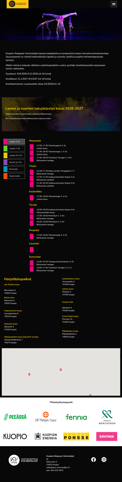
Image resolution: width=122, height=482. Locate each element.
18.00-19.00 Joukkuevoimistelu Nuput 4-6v (56, 209)
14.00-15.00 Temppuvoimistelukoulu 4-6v (55, 261)
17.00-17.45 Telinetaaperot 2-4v (51, 145)
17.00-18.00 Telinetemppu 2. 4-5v (52, 196)
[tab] (14, 142)
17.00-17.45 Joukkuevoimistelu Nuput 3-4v (56, 177)
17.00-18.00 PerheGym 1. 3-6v (50, 215)
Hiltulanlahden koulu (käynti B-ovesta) (21, 337)
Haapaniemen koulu (13, 310)
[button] (114, 4)
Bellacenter (9, 297)
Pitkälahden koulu (70, 331)
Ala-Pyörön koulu (12, 284)
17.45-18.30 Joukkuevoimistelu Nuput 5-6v (56, 183)
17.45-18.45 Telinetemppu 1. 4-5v (52, 151)
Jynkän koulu (68, 289)
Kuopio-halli (67, 302)
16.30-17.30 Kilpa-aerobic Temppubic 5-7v (55, 171)
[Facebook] (94, 459)
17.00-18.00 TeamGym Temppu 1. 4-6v (54, 157)
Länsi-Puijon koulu (70, 316)
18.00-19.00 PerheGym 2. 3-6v (50, 221)
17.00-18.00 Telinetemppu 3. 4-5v (52, 235)
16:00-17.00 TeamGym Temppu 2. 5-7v (54, 267)
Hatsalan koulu (11, 324)
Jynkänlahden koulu (71, 278)
